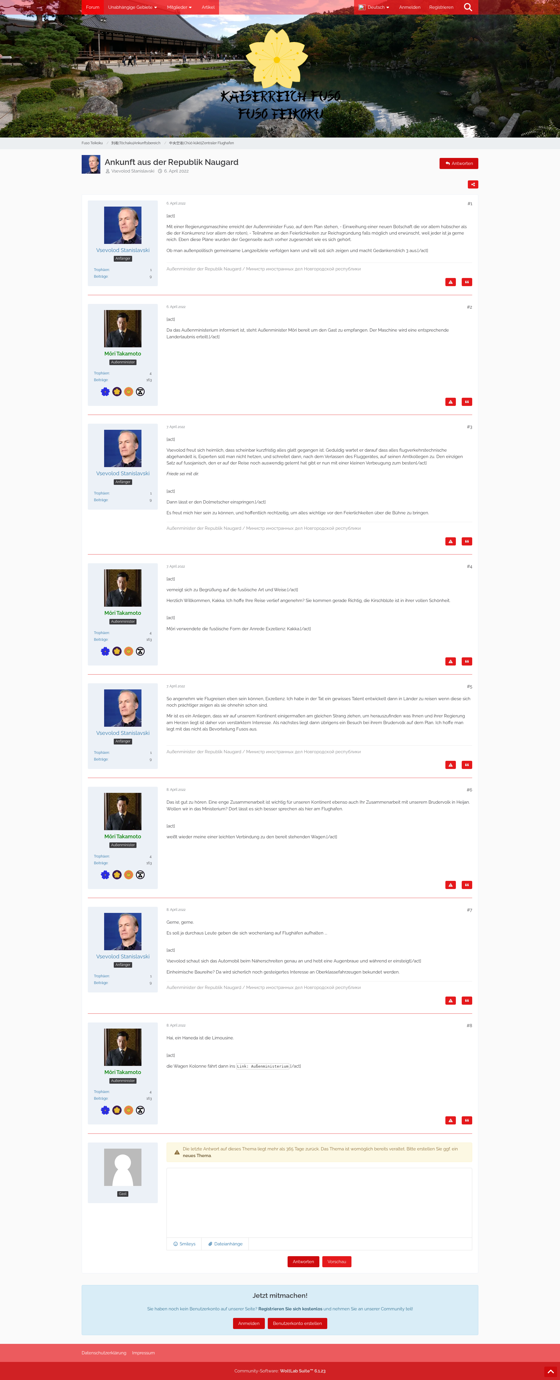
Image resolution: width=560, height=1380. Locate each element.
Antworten (303, 1261)
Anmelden (410, 7)
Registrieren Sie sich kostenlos (290, 1309)
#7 (469, 910)
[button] (374, 7)
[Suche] (468, 7)
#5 (469, 686)
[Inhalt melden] (450, 282)
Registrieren (441, 7)
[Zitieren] (467, 282)
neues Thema (197, 1155)
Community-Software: (280, 1371)
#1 (470, 203)
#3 (469, 427)
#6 (469, 790)
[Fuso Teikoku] (280, 76)
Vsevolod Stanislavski (132, 171)
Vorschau (337, 1261)
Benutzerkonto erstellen (297, 1323)
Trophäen (101, 270)
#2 (469, 307)
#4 (469, 566)
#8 (469, 1025)
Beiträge (101, 276)
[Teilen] (473, 184)
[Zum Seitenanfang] (550, 1372)
